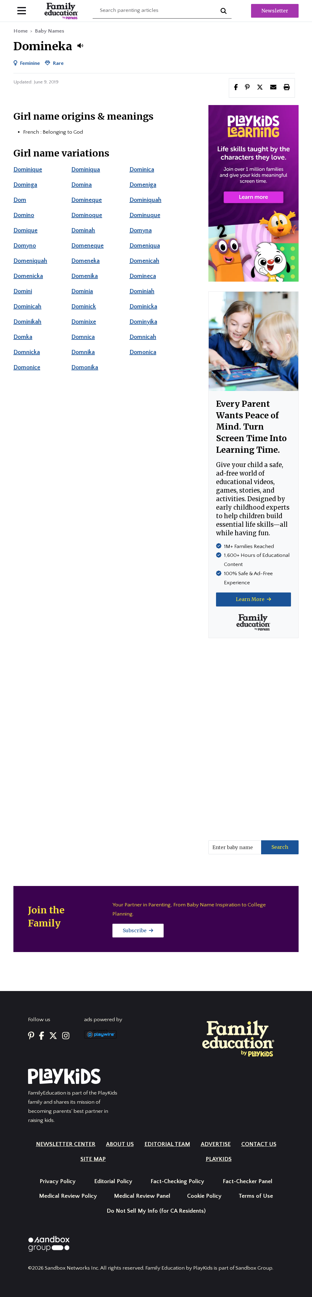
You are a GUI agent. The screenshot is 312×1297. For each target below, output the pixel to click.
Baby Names (49, 31)
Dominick (83, 306)
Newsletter (274, 11)
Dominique (27, 169)
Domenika (84, 276)
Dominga (25, 184)
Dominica (141, 169)
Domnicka (26, 352)
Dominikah (27, 321)
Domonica (142, 352)
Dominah (83, 230)
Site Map (93, 1159)
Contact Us (258, 1144)
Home (20, 31)
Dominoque (86, 215)
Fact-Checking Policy (177, 1181)
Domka (22, 337)
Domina (81, 184)
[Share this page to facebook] (236, 88)
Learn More (251, 599)
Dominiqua (85, 169)
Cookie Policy (204, 1196)
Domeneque (87, 245)
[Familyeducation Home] (238, 1038)
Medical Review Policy (68, 1196)
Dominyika (143, 321)
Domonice (26, 367)
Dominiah (141, 291)
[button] (80, 45)
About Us (120, 1144)
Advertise (216, 1144)
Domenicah (144, 261)
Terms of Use (256, 1196)
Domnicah (142, 337)
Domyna (140, 230)
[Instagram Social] (65, 1036)
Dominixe (83, 321)
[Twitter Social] (53, 1036)
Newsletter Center (65, 1144)
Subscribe (135, 930)
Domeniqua (144, 245)
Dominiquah (145, 200)
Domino (23, 215)
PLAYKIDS (219, 1159)
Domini (22, 291)
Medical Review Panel (142, 1196)
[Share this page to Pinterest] (247, 88)
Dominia (82, 291)
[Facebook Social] (41, 1036)
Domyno (24, 245)
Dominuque (144, 215)
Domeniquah (30, 261)
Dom (19, 200)
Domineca (142, 276)
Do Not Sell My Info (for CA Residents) (156, 1211)
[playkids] (253, 193)
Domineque (86, 200)
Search (279, 847)
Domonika (84, 367)
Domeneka (85, 261)
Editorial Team (167, 1144)
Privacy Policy (58, 1181)
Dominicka (143, 306)
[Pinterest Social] (31, 1036)
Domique (25, 230)
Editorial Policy (113, 1181)
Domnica (83, 337)
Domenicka (28, 276)
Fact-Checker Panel (247, 1181)
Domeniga (142, 184)
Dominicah (27, 306)
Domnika (83, 352)
